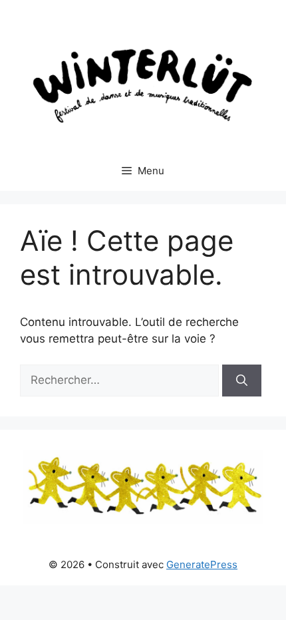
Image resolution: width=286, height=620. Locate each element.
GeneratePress (201, 564)
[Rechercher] (241, 380)
